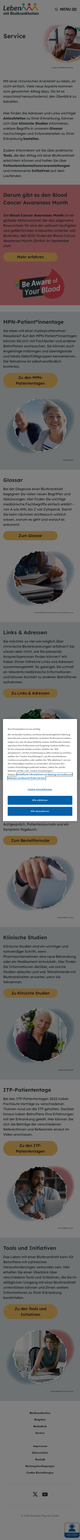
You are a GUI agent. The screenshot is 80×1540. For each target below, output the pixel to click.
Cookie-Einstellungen (40, 789)
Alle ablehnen (40, 800)
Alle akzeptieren (40, 811)
